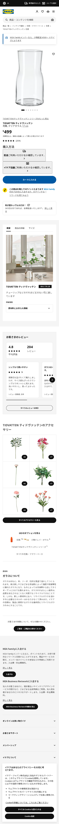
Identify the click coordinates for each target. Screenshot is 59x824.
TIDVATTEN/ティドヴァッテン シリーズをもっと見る (26, 118)
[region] (29, 77)
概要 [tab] (8, 228)
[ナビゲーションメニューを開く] (53, 11)
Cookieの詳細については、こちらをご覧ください (27, 802)
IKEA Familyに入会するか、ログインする (27, 191)
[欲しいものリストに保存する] (53, 54)
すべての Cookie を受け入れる (29, 809)
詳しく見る (7, 668)
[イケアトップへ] (8, 11)
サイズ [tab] (32, 228)
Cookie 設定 (29, 816)
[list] (29, 380)
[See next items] (52, 380)
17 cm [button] (25, 126)
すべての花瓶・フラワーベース (29, 554)
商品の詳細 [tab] (19, 228)
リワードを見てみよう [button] (19, 195)
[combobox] (26, 20)
